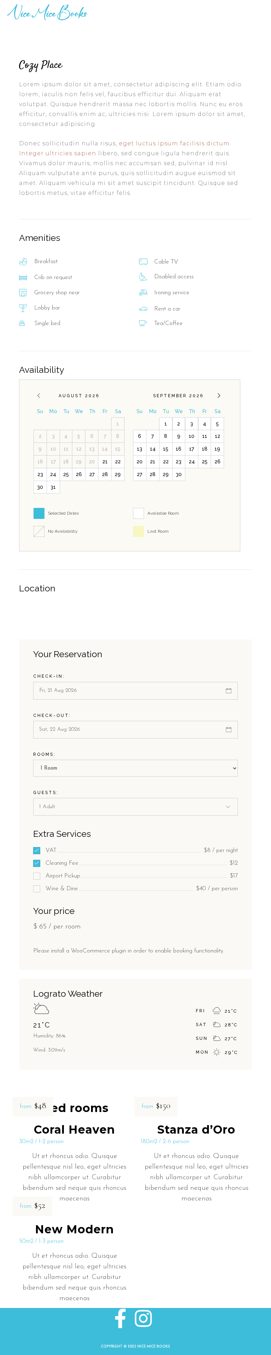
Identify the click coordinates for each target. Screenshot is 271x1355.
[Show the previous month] (39, 395)
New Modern (74, 1229)
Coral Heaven (74, 1129)
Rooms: (44, 754)
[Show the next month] (219, 395)
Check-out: (52, 715)
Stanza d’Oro (196, 1129)
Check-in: (49, 676)
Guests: (46, 792)
